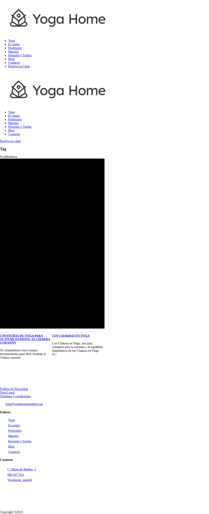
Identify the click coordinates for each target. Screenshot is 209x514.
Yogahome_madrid (19, 480)
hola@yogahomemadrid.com (24, 404)
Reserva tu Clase (19, 66)
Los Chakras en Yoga (71, 335)
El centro (14, 44)
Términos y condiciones (15, 396)
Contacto (14, 62)
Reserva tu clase (10, 141)
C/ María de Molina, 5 (21, 469)
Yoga (11, 40)
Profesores (15, 48)
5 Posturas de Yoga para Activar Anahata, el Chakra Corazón (25, 339)
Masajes (13, 51)
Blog (11, 59)
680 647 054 (15, 474)
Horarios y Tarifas (19, 55)
